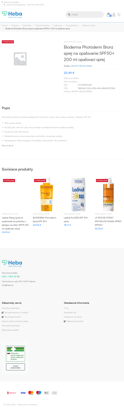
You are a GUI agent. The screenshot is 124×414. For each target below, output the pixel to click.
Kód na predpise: (71, 81)
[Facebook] (1, 290)
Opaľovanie (57, 25)
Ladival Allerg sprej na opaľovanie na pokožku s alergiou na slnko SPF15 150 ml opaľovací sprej (15, 223)
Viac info (6, 207)
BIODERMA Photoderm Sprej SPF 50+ (44, 219)
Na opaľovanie (72, 25)
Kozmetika (27, 25)
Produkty (15, 25)
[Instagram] (5, 290)
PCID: (66, 88)
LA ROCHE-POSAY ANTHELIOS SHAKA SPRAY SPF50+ (108, 221)
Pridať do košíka (68, 207)
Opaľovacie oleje (88, 25)
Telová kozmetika (42, 25)
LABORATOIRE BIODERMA (81, 66)
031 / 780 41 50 (11, 276)
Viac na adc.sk (7, 145)
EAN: (66, 85)
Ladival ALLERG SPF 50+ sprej (76, 219)
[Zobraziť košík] (108, 14)
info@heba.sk (7, 285)
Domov (5, 25)
